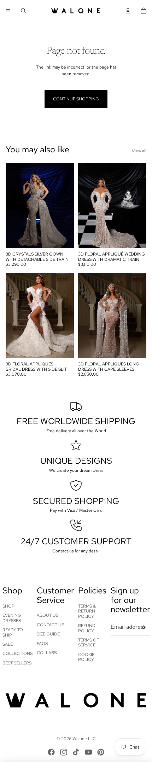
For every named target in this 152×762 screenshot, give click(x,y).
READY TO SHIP (12, 632)
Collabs (47, 653)
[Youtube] (88, 752)
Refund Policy (86, 628)
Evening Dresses (11, 617)
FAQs (42, 643)
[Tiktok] (76, 752)
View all (139, 151)
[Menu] (8, 10)
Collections (17, 653)
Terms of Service (88, 642)
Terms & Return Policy (87, 611)
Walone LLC (84, 739)
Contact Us (50, 625)
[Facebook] (51, 752)
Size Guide (48, 634)
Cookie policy (86, 657)
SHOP (8, 606)
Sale (7, 644)
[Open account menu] (128, 10)
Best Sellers (16, 663)
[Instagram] (63, 752)
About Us (47, 615)
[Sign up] (143, 627)
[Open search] (23, 10)
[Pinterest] (101, 752)
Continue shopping (76, 99)
